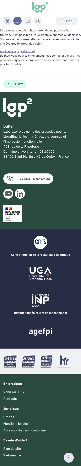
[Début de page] (70, 458)
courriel (75, 55)
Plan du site (12, 448)
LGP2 (19, 84)
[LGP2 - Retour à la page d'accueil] (40, 7)
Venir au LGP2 (14, 392)
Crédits (8, 417)
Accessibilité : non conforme (24, 430)
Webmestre (12, 455)
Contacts (10, 398)
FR (18, 21)
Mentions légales (16, 423)
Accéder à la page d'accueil (17, 51)
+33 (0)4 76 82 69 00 (33, 179)
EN (28, 21)
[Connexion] (7, 21)
